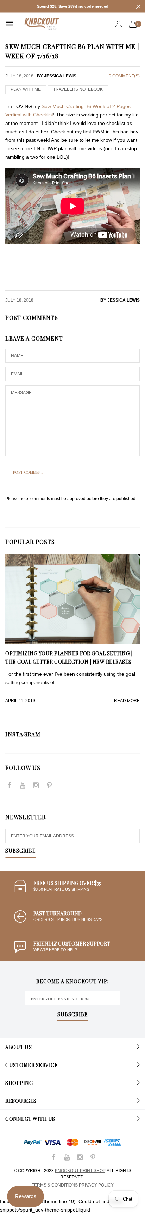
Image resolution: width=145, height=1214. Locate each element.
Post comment (28, 472)
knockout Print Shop (80, 1170)
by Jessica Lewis (120, 300)
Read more (127, 700)
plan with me (26, 89)
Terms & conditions (55, 1185)
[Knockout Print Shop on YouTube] (22, 786)
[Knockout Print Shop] (42, 23)
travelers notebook (78, 89)
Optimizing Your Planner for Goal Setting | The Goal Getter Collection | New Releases (68, 657)
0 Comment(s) (124, 76)
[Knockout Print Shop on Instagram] (36, 786)
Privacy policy (96, 1185)
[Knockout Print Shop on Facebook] (9, 786)
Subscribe (20, 851)
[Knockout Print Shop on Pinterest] (49, 786)
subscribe (72, 1015)
